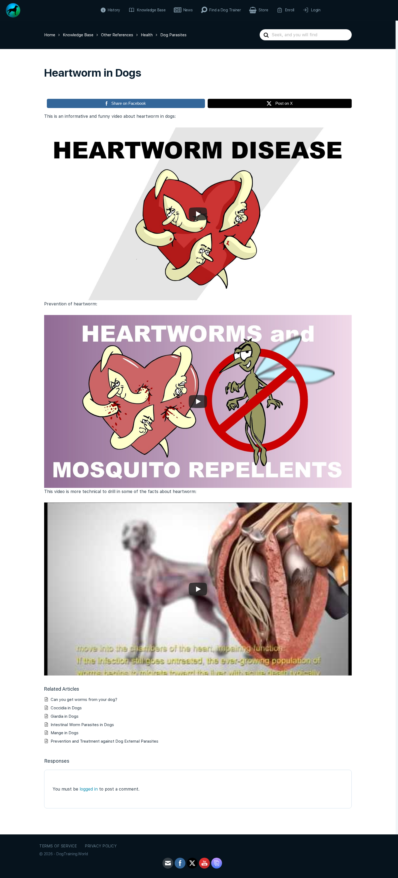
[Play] (198, 213)
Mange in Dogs (65, 732)
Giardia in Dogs (65, 716)
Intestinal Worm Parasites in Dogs (82, 724)
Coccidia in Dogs (66, 708)
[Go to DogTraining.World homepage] (13, 10)
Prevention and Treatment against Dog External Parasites (104, 741)
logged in (89, 789)
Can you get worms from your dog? (84, 699)
